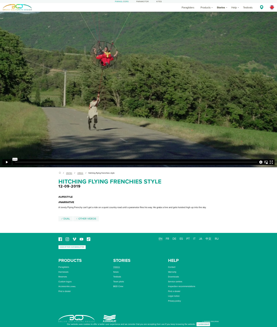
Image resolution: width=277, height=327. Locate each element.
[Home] (60, 173)
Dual (66, 218)
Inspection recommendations (181, 286)
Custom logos (65, 281)
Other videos (87, 218)
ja (200, 239)
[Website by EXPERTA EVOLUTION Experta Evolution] (210, 320)
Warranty (172, 272)
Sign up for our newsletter (72, 247)
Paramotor (142, 1)
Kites (159, 1)
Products (205, 7)
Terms (73, 287)
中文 (208, 239)
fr (167, 239)
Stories (221, 7)
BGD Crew (118, 286)
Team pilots (118, 281)
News (116, 272)
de (174, 239)
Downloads (173, 276)
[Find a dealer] (261, 7)
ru (217, 239)
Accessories (64, 286)
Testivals (247, 7)
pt (188, 239)
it (194, 239)
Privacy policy (174, 301)
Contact (171, 267)
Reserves (62, 276)
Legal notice (173, 296)
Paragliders (122, 1)
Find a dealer (64, 291)
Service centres (175, 281)
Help (234, 7)
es (181, 239)
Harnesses (63, 272)
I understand (203, 324)
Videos (116, 267)
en (160, 239)
